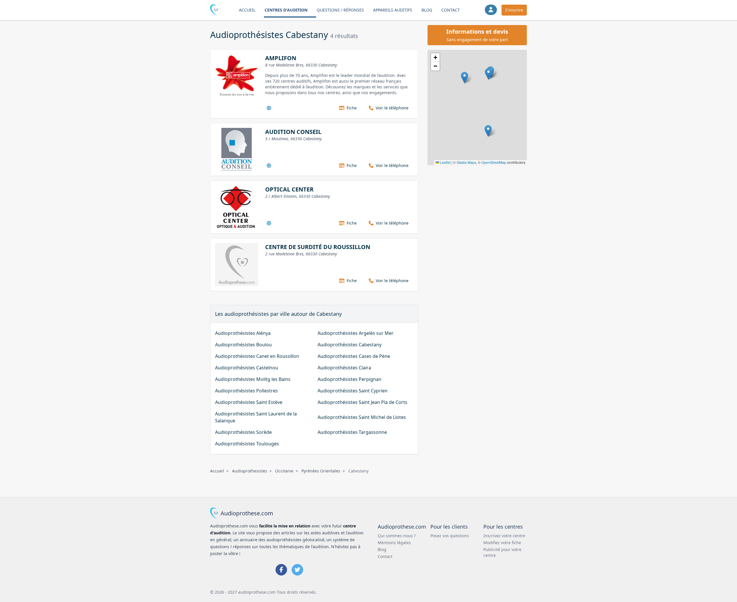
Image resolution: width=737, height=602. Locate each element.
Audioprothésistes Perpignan (349, 379)
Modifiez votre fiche (502, 542)
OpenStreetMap (493, 162)
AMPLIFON (280, 58)
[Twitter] (297, 570)
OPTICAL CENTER (289, 189)
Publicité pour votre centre (502, 552)
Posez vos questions (449, 535)
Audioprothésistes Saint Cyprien (353, 391)
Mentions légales (394, 542)
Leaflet (445, 162)
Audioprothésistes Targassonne (352, 432)
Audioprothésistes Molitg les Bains (252, 379)
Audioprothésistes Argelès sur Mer (356, 333)
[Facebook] (281, 570)
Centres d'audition (286, 10)
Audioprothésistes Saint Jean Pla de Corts (362, 402)
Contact (450, 10)
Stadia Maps (466, 162)
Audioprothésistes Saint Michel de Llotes (362, 417)
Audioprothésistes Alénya (243, 333)
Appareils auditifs (392, 10)
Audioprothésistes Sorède (243, 432)
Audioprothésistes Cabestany (349, 344)
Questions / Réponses (340, 10)
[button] (488, 74)
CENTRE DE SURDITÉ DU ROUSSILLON (317, 247)
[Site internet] (269, 107)
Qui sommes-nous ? (397, 535)
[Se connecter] (491, 10)
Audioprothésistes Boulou (243, 344)
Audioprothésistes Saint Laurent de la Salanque (256, 417)
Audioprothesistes (249, 471)
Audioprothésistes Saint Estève (248, 402)
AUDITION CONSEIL (293, 132)
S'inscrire (514, 10)
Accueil (247, 10)
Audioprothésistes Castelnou (246, 367)
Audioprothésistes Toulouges (247, 443)
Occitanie (284, 471)
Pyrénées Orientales (320, 471)
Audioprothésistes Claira (344, 367)
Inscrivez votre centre (504, 535)
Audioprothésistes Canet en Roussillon (257, 356)
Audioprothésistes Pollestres (246, 391)
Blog (426, 10)
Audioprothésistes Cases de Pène (354, 356)
